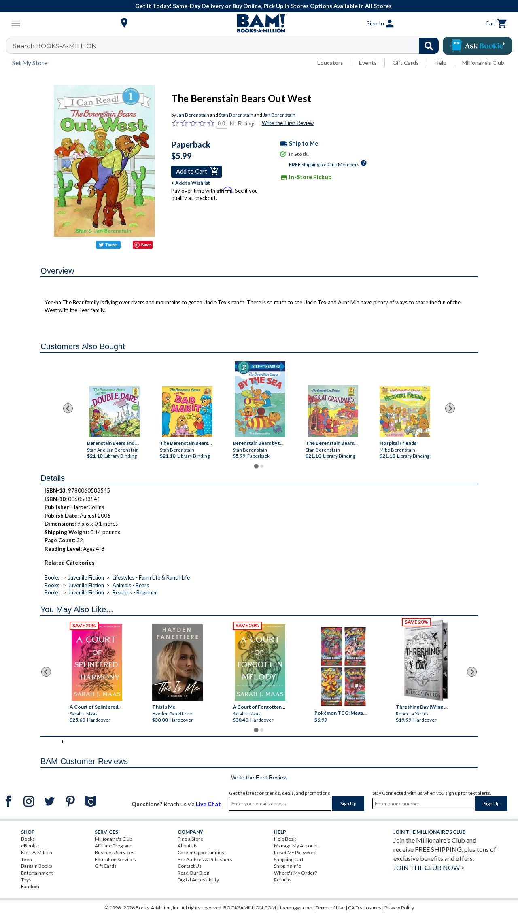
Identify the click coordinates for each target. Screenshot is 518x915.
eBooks (29, 846)
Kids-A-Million (36, 852)
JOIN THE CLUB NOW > (429, 867)
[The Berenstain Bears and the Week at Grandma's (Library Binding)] (333, 411)
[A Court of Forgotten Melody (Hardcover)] (260, 662)
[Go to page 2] (261, 466)
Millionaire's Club (483, 62)
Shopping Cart (289, 859)
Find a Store (190, 839)
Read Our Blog (193, 873)
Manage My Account (296, 846)
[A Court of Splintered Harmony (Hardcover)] (97, 662)
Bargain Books (36, 866)
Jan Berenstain (193, 115)
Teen (26, 859)
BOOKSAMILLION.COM (249, 907)
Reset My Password (295, 852)
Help (440, 62)
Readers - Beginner (135, 592)
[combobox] (227, 45)
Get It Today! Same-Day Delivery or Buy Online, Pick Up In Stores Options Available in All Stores (263, 5)
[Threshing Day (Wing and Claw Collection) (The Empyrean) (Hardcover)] (426, 660)
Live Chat (208, 803)
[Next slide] (450, 408)
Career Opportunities (201, 852)
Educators (330, 62)
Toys (26, 880)
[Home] (259, 23)
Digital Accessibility (198, 880)
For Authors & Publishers (205, 859)
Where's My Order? (295, 873)
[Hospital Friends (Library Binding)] (404, 411)
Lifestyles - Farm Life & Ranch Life (151, 577)
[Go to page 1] (256, 466)
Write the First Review (288, 123)
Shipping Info (287, 866)
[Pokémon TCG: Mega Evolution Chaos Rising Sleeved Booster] (343, 666)
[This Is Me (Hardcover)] (177, 662)
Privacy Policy (399, 907)
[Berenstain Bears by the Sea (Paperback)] (260, 399)
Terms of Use (330, 907)
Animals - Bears (131, 585)
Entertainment (37, 873)
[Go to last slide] (68, 408)
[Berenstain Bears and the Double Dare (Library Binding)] (114, 411)
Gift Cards (406, 62)
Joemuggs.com (295, 907)
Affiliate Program (113, 846)
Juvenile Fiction (86, 577)
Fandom (30, 886)
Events (368, 62)
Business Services (114, 852)
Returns (282, 880)
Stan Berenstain (236, 115)
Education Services (115, 859)
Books (52, 577)
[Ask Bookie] (477, 46)
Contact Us (190, 866)
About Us (187, 846)
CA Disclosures (364, 907)
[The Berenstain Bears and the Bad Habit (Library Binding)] (187, 411)
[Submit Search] (429, 46)
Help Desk (285, 839)
